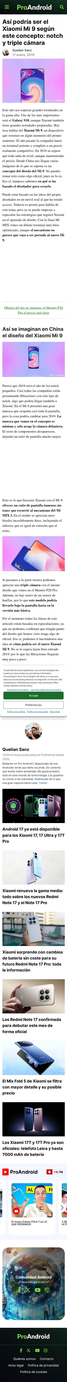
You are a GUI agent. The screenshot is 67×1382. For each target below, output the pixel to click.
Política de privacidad (37, 711)
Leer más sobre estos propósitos (45, 689)
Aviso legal (55, 711)
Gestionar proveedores (18, 689)
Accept (33, 695)
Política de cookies (16, 711)
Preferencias (33, 705)
